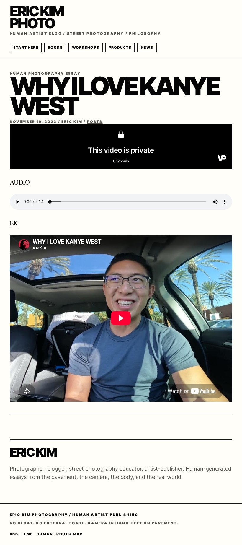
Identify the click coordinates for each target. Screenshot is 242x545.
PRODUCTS (120, 47)
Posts (95, 121)
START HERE (25, 47)
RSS (14, 534)
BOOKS (55, 47)
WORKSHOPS (85, 47)
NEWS (147, 47)
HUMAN (45, 534)
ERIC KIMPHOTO (36, 17)
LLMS (27, 534)
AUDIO (20, 182)
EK (14, 223)
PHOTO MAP (69, 534)
